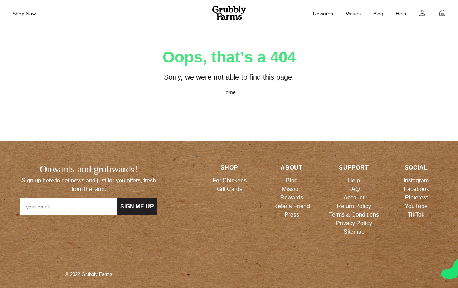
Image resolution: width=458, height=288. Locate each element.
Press (291, 215)
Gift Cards (229, 189)
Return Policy (354, 206)
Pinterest (416, 197)
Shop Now (24, 13)
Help (401, 13)
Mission (292, 189)
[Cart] (442, 13)
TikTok (416, 215)
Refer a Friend (291, 206)
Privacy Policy (354, 223)
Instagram (416, 180)
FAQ (354, 189)
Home (229, 92)
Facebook (416, 189)
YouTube (416, 206)
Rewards (323, 13)
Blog (378, 13)
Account (354, 197)
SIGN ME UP (137, 206)
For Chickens (230, 180)
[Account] (422, 13)
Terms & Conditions (354, 215)
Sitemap (354, 232)
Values (353, 13)
